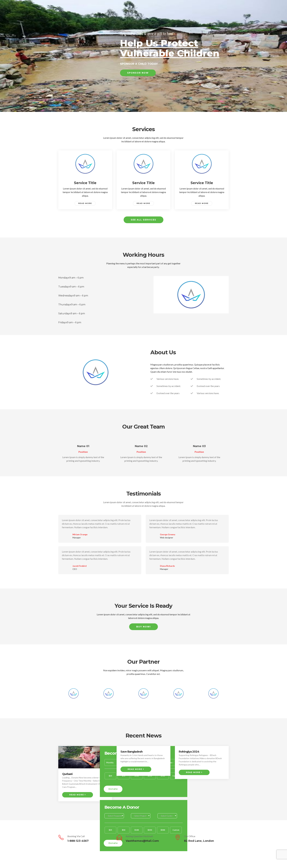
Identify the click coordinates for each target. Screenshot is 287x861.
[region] (143, 56)
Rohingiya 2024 (189, 751)
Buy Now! (143, 626)
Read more (77, 795)
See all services (143, 219)
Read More (85, 203)
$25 (110, 776)
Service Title (85, 183)
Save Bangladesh (131, 751)
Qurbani (67, 774)
